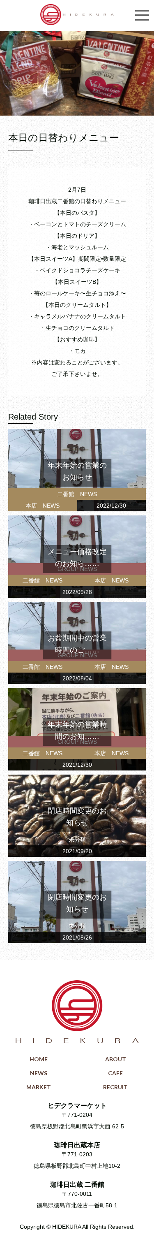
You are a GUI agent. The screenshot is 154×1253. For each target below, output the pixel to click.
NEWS (38, 1073)
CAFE (115, 1073)
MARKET (38, 1087)
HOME (39, 1059)
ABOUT (115, 1059)
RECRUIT (115, 1087)
